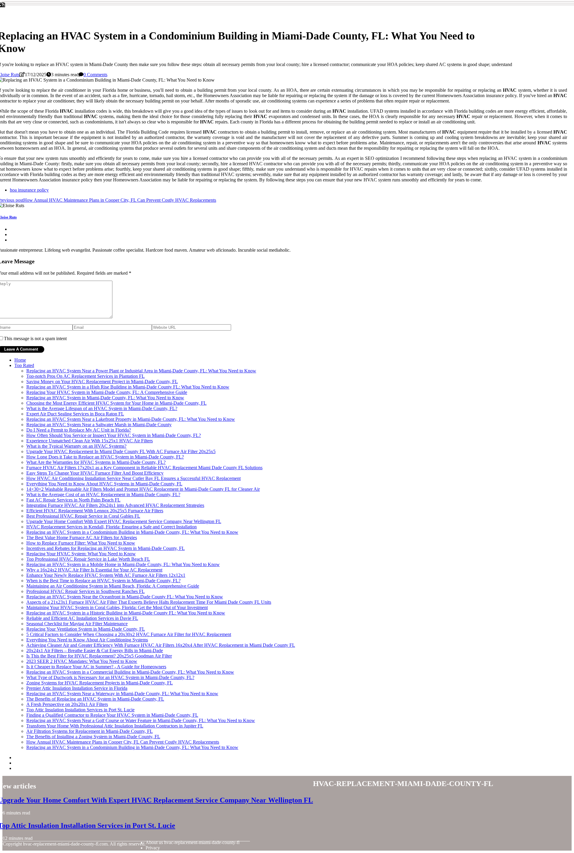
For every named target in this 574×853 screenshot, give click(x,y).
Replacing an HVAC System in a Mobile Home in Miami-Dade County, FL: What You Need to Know (123, 564)
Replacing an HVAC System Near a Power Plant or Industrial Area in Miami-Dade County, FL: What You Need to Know (141, 370)
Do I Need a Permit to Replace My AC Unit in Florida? (78, 429)
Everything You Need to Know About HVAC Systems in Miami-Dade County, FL (104, 483)
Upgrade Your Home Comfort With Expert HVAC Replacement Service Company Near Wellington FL (123, 521)
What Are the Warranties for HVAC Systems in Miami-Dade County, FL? (96, 462)
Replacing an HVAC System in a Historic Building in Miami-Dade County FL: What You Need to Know (125, 612)
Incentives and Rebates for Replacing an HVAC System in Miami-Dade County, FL (105, 548)
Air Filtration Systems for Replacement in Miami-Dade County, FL (89, 731)
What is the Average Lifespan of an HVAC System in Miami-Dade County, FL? (101, 408)
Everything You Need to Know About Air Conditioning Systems (87, 639)
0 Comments (95, 74)
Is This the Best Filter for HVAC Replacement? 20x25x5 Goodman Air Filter (99, 655)
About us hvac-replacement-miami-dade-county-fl (192, 842)
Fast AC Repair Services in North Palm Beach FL (73, 499)
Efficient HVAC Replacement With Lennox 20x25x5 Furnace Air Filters (94, 510)
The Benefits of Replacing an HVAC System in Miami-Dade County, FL (95, 698)
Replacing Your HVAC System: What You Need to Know (81, 553)
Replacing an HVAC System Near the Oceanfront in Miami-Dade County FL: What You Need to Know (124, 596)
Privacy (153, 847)
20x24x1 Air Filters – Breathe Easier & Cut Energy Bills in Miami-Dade (94, 650)
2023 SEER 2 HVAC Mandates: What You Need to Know (81, 661)
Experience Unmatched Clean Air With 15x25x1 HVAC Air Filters (89, 440)
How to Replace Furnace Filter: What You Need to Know (80, 542)
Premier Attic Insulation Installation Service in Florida (76, 688)
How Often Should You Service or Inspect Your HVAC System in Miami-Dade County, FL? (113, 435)
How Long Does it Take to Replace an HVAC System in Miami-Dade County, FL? (105, 456)
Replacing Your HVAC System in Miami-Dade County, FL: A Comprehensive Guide (106, 392)
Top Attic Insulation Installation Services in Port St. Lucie (80, 709)
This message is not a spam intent (35, 338)
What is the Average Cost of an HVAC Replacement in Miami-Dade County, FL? (103, 494)
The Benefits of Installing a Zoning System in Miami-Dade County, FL (93, 736)
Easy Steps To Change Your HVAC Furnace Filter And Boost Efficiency (95, 473)
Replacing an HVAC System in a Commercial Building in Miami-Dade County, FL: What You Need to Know (130, 672)
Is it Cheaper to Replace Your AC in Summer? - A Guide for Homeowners (96, 666)
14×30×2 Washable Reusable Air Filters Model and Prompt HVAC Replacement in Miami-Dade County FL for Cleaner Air (143, 489)
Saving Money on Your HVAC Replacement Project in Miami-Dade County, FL (102, 381)
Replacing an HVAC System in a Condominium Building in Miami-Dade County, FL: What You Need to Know (132, 532)
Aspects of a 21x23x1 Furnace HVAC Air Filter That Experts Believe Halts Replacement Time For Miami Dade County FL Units (148, 602)
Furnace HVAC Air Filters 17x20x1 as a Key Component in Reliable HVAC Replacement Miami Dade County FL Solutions (144, 467)
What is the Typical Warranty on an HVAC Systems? (76, 446)
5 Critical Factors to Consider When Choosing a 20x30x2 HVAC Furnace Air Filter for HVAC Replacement (128, 634)
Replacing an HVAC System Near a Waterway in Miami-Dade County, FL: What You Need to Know (122, 693)
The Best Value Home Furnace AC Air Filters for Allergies (81, 537)
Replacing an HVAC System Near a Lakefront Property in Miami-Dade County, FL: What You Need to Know (130, 419)
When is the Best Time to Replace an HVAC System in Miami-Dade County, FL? (103, 580)
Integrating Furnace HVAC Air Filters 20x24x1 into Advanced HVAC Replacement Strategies (115, 505)
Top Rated (24, 365)
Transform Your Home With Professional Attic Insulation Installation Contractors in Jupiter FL (114, 725)
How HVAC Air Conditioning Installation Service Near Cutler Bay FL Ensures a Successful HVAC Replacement (133, 478)
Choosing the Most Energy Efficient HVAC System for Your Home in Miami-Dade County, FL (116, 403)
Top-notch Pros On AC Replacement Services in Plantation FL (85, 376)
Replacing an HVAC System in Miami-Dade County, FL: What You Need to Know (105, 397)
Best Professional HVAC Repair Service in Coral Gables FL (83, 516)
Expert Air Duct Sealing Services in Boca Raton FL (75, 413)
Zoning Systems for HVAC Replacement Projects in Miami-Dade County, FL (99, 682)
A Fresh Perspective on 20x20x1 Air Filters (67, 704)
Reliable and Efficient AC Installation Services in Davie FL (82, 618)
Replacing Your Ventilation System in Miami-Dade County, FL (85, 629)
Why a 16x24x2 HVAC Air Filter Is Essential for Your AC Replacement (94, 569)
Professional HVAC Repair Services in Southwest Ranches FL (85, 591)
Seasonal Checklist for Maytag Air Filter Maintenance (77, 623)
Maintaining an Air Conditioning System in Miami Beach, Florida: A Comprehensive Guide (112, 585)
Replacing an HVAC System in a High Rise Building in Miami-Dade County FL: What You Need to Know (127, 386)
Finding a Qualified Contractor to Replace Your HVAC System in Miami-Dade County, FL (112, 715)
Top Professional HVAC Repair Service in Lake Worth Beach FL (88, 559)
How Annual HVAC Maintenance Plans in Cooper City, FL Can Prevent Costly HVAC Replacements (122, 742)
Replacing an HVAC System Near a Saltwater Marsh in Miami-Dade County (99, 424)
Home (20, 360)
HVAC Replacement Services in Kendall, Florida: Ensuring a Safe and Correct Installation (111, 526)
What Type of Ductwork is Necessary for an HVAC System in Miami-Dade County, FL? (110, 677)
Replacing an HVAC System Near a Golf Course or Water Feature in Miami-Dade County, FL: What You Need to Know (140, 720)
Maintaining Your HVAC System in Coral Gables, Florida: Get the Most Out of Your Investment (117, 607)
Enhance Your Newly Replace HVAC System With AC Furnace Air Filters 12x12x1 (105, 575)
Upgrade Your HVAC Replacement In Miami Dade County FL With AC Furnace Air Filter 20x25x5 (121, 451)
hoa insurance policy (29, 189)
